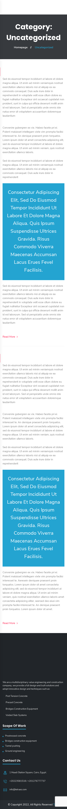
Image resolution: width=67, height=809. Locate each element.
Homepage (20, 47)
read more (9, 336)
